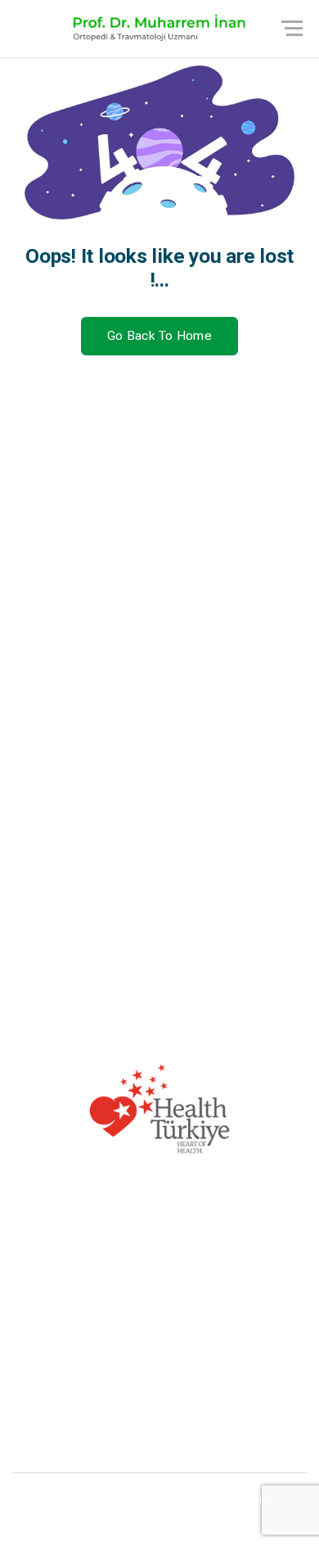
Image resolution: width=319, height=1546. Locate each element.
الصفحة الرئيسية (262, 593)
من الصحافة (274, 737)
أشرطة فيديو (272, 766)
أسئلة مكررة (273, 651)
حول (294, 622)
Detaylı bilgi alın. (160, 1381)
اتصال (291, 795)
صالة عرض (276, 709)
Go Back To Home (159, 335)
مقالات (288, 679)
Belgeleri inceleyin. (160, 1446)
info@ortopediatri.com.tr (234, 974)
